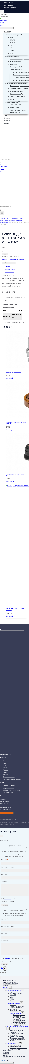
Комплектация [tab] (9, 272)
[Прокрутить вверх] (1, 968)
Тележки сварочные (16, 91)
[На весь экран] (2, 972)
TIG (11, 45)
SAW (11, 53)
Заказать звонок (7, 27)
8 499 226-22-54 (8, 5)
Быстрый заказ (8, 263)
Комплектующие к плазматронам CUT (13, 259)
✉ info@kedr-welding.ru (11, 983)
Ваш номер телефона (8, 867)
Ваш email (4, 874)
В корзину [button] (9, 378)
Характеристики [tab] (10, 269)
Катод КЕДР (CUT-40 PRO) (13, 372)
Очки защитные (15, 112)
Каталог (5, 763)
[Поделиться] (4, 972)
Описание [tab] (8, 266)
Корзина (5, 774)
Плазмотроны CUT (16, 67)
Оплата (6, 123)
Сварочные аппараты (9, 785)
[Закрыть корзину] (1, 836)
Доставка (7, 120)
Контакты (7, 118)
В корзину (5, 254)
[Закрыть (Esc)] (5, 972)
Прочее (12, 99)
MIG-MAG (12, 42)
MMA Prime (13, 40)
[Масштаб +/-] (0, 972)
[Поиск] (0, 162)
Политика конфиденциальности (12, 779)
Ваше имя (4, 859)
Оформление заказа (9, 777)
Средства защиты (8, 792)
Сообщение (4, 881)
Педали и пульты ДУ (16, 94)
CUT (11, 48)
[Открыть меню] (2, 213)
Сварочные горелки (8, 788)
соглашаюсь (7, 899)
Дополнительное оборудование (12, 790)
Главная (5, 760)
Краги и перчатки (15, 104)
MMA (11, 37)
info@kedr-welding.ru (10, 7)
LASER (12, 50)
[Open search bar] (1, 157)
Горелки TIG (13, 64)
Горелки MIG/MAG (15, 61)
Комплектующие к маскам (18, 110)
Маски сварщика (15, 107)
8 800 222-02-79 (8, 2)
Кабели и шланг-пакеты (17, 96)
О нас (5, 115)
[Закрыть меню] (0, 977)
